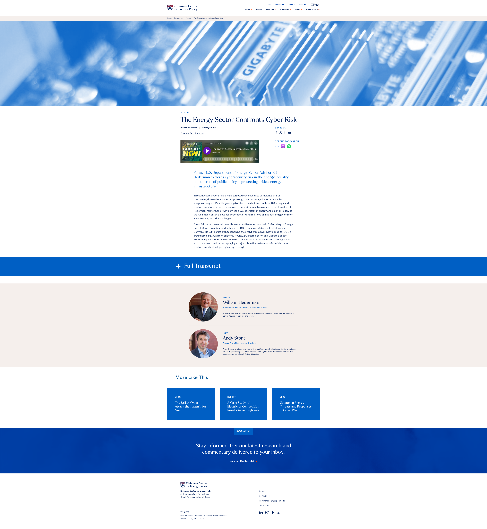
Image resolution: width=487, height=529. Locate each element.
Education (284, 10)
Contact (291, 4)
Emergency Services (220, 515)
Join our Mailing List (242, 461)
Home (169, 18)
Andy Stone (234, 338)
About (247, 10)
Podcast (188, 18)
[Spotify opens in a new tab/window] (289, 146)
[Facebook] (273, 512)
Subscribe (279, 4)
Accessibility (207, 515)
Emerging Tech (187, 134)
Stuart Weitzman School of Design (195, 497)
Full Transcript (202, 266)
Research (270, 10)
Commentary (312, 10)
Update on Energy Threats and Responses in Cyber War (296, 406)
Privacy (190, 515)
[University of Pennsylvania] (315, 5)
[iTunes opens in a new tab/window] (283, 146)
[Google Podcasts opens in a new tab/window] (277, 146)
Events (298, 10)
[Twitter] (278, 512)
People (259, 10)
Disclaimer (198, 515)
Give (270, 4)
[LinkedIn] (261, 512)
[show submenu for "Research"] (275, 9)
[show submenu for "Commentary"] (319, 9)
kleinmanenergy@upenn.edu (272, 501)
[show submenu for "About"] (251, 9)
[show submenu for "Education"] (290, 9)
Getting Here (265, 496)
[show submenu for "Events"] (301, 9)
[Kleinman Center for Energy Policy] (182, 8)
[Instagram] (267, 512)
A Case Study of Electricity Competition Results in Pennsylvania (243, 406)
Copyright (183, 515)
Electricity (199, 134)
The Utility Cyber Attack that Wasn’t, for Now (190, 406)
